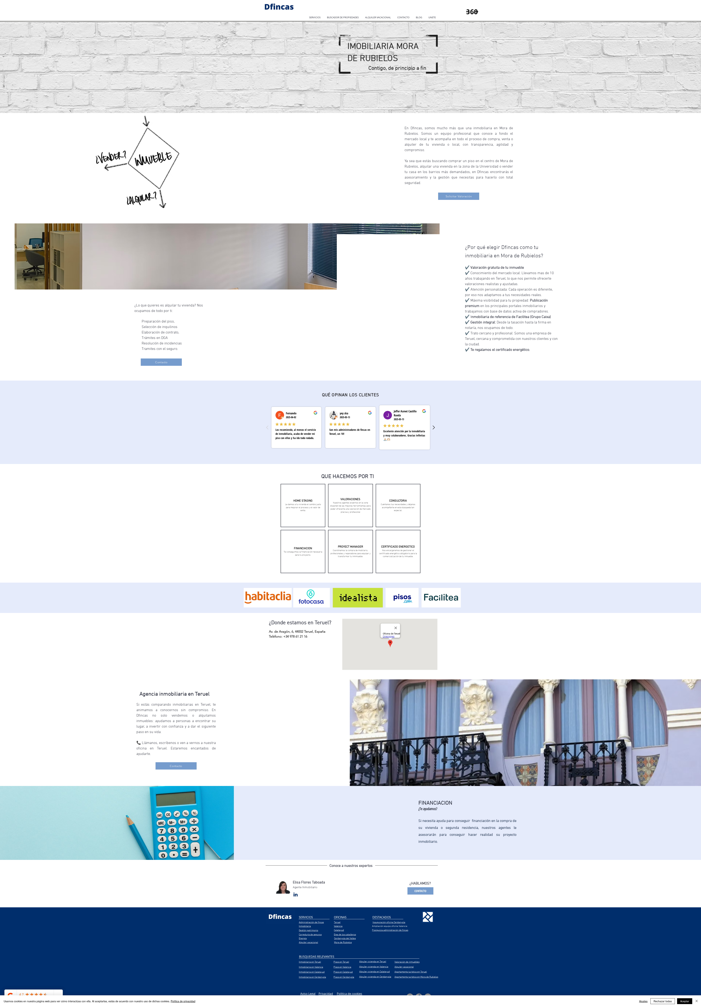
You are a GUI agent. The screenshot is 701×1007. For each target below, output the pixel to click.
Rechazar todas (663, 1001)
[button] (315, 17)
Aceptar (684, 1001)
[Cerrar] (696, 1001)
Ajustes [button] (643, 1001)
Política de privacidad (183, 1001)
